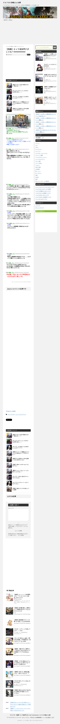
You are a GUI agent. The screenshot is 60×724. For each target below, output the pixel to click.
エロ (36, 145)
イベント (37, 143)
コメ (28, 54)
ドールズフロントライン (41, 157)
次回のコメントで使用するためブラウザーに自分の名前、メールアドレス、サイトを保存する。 (18, 526)
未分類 (37, 177)
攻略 (36, 175)
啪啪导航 (41, 116)
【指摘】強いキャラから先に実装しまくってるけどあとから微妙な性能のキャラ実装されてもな (20, 704)
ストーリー (38, 151)
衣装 (36, 179)
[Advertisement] (30, 32)
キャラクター (11, 414)
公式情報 (37, 169)
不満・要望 (38, 167)
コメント (11, 508)
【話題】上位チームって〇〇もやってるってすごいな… (50, 99)
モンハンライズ (39, 207)
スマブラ (37, 205)
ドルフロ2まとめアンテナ (42, 195)
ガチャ (37, 147)
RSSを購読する (41, 211)
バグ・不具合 (38, 163)
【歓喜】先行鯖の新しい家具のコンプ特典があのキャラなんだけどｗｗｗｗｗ (22, 609)
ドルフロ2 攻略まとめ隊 (12, 2)
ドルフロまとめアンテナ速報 (43, 189)
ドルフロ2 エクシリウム (41, 153)
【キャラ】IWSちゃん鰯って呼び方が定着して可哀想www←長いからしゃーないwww (22, 640)
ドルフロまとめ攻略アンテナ (43, 193)
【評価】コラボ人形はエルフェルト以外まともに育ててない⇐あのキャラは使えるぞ (22, 662)
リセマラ (37, 165)
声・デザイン (38, 173)
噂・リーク (38, 171)
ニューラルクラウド (21, 414)
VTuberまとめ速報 (11, 411)
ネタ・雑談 (38, 161)
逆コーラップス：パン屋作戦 (42, 181)
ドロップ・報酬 (39, 155)
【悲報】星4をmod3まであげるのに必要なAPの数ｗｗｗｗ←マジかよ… (22, 691)
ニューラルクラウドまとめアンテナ (44, 187)
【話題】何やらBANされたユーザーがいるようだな (50, 76)
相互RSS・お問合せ (8, 20)
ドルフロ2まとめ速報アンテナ (43, 197)
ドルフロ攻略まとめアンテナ (43, 191)
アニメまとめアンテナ (41, 199)
